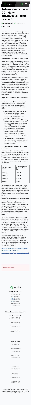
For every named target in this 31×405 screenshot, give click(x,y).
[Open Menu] (26, 4)
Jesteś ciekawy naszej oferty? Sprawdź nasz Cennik (15, 253)
